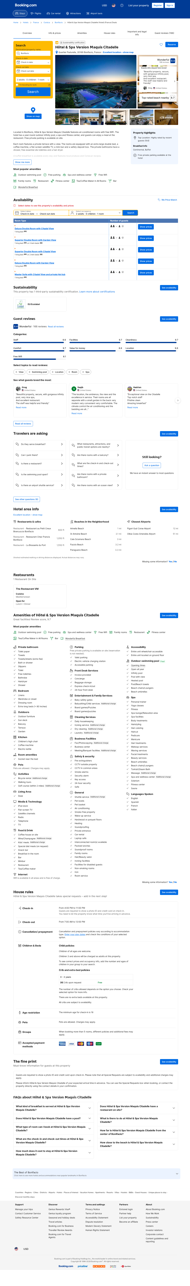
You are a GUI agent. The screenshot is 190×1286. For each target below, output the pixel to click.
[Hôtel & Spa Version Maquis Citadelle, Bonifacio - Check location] (56, 52)
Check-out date (22, 67)
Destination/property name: (28, 49)
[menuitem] (20, 13)
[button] (33, 79)
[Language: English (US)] (113, 5)
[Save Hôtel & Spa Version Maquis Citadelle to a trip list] (161, 44)
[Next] (174, 81)
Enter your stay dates (75, 934)
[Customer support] (121, 5)
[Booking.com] (26, 5)
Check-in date (22, 58)
